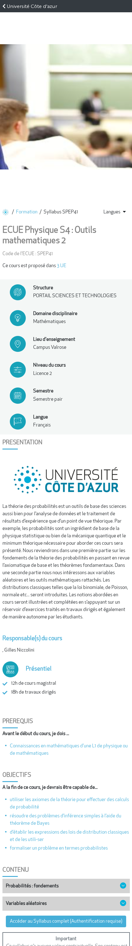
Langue (40, 417)
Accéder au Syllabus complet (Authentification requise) (66, 921)
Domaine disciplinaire (55, 313)
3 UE (61, 265)
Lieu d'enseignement (54, 339)
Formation (26, 212)
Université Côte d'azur (32, 6)
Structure (43, 288)
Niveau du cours (49, 365)
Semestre (43, 391)
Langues (111, 212)
